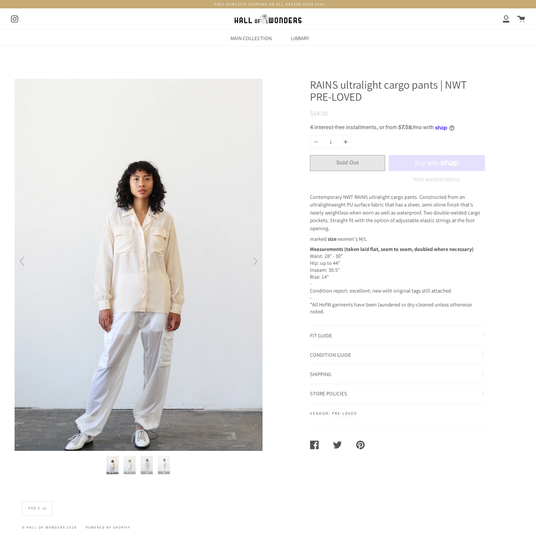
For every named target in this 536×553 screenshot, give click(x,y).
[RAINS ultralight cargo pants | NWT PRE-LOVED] (113, 465)
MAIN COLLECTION (251, 38)
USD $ (34, 508)
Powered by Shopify (108, 527)
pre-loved (344, 413)
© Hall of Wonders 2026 (49, 527)
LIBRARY (300, 38)
